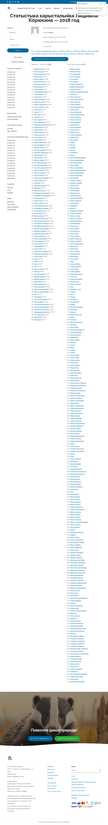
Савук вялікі (74, 140)
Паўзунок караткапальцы (78, 598)
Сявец (72, 317)
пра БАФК (10, 202)
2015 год (66, 54)
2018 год (45, 54)
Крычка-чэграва (75, 428)
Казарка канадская (76, 84)
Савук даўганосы (40, 82)
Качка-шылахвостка (77, 107)
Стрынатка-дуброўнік (77, 641)
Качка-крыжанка (39, 74)
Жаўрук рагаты (75, 517)
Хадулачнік (73, 299)
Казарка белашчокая (77, 87)
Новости (48, 8)
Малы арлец (74, 246)
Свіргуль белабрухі (76, 487)
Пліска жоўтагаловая (41, 178)
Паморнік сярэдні (76, 388)
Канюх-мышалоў (39, 99)
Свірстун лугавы (39, 173)
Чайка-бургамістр (76, 398)
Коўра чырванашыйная (78, 170)
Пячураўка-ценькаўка (41, 223)
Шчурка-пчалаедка (40, 150)
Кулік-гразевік (74, 340)
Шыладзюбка (74, 302)
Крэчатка (73, 319)
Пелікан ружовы (75, 180)
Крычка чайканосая (76, 426)
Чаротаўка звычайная (77, 562)
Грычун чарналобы (76, 605)
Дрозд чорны (38, 198)
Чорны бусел (74, 203)
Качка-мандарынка (76, 99)
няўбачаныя (11, 178)
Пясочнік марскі (75, 335)
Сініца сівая (74, 593)
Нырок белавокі (75, 117)
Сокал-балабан (75, 271)
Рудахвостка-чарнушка (42, 193)
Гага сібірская (74, 125)
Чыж (35, 294)
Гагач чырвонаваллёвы (78, 157)
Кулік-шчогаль (75, 365)
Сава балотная (75, 479)
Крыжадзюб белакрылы (78, 628)
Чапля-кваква (74, 190)
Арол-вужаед (74, 228)
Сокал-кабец (74, 269)
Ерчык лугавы (74, 537)
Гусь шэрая (74, 79)
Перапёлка (73, 152)
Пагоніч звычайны (76, 279)
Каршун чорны (75, 216)
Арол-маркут (74, 256)
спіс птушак (11, 204)
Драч (71, 287)
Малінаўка (37, 188)
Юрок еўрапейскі (39, 287)
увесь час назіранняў (44, 51)
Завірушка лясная (40, 185)
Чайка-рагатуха (75, 411)
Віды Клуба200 (12, 131)
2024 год (70, 51)
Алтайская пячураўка (77, 681)
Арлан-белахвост (76, 221)
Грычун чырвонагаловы (78, 611)
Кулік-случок (74, 368)
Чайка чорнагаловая (77, 400)
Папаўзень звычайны (41, 254)
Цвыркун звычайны (76, 552)
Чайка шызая (38, 130)
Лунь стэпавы (75, 236)
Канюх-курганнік (76, 241)
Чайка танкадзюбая (76, 406)
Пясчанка (73, 325)
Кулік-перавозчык (40, 122)
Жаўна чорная (74, 499)
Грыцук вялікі (74, 355)
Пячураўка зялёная (76, 578)
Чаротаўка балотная (41, 206)
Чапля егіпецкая (75, 195)
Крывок (72, 297)
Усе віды (10, 128)
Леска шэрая (38, 213)
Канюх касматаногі (76, 244)
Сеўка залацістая (76, 314)
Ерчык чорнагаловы (77, 540)
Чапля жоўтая (74, 193)
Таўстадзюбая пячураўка (78, 674)
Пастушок (73, 276)
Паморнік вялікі (75, 393)
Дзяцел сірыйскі (75, 502)
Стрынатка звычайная (41, 307)
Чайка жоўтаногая (76, 413)
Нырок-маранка (75, 127)
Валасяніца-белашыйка (78, 588)
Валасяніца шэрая (40, 231)
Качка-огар (74, 94)
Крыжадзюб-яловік (76, 626)
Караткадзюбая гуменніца (79, 649)
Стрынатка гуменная (77, 646)
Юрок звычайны (39, 284)
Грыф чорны (74, 226)
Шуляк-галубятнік (76, 238)
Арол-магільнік (75, 254)
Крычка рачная (39, 135)
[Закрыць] (105, 4)
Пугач (72, 456)
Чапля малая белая (76, 198)
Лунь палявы (74, 233)
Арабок (72, 142)
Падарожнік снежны (77, 636)
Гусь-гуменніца (39, 314)
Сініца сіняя (38, 249)
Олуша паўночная (76, 175)
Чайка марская (75, 416)
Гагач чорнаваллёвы (77, 160)
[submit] (100, 770)
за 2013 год (11, 107)
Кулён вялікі (74, 362)
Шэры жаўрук (74, 664)
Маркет (57, 8)
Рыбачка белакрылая (77, 441)
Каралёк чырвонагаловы (78, 583)
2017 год (52, 54)
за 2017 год (11, 97)
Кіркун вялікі (74, 337)
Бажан (72, 155)
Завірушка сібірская (76, 532)
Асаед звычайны (75, 213)
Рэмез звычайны (75, 600)
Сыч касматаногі (75, 481)
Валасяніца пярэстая (41, 233)
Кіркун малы (74, 327)
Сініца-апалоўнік (39, 236)
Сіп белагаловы (75, 223)
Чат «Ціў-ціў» (51, 783)
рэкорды (10, 192)
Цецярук (73, 147)
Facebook (50, 766)
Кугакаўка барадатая (77, 474)
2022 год (84, 51)
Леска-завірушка (39, 211)
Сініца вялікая (38, 246)
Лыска (36, 112)
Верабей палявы (39, 279)
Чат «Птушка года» (54, 791)
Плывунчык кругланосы (78, 383)
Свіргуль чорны (39, 147)
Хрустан (73, 312)
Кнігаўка (37, 117)
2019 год (38, 54)
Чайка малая (74, 403)
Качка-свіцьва (39, 71)
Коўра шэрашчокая (76, 168)
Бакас (72, 347)
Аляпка (72, 530)
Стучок (72, 345)
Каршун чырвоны (76, 218)
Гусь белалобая (75, 74)
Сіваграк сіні (74, 489)
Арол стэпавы (75, 251)
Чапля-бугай (74, 185)
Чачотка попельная (76, 623)
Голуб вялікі (38, 140)
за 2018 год (11, 95)
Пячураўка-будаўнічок (41, 226)
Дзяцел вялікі (38, 155)
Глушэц (72, 150)
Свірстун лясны (39, 170)
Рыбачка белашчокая (77, 436)
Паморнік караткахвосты (42, 125)
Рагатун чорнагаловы (77, 395)
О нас (40, 8)
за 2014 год (11, 105)
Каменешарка (74, 380)
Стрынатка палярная (77, 643)
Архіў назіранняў (12, 119)
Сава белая (73, 461)
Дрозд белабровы (76, 547)
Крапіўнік (37, 183)
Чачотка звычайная (40, 299)
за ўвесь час (11, 72)
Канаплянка (38, 297)
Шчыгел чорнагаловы (41, 292)
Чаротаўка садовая (76, 565)
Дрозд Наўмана (75, 545)
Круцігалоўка (74, 494)
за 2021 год (11, 87)
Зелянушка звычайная (41, 289)
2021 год (91, 51)
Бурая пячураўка (75, 661)
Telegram (50, 778)
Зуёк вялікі (73, 309)
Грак (35, 266)
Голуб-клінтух (74, 446)
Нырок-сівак (38, 76)
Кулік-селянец (74, 370)
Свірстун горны (75, 524)
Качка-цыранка (75, 104)
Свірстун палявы (75, 519)
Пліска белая (38, 180)
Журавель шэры (75, 289)
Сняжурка (73, 618)
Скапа (72, 261)
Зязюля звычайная (40, 142)
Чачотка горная (75, 621)
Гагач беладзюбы (76, 163)
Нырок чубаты (39, 79)
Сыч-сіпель (73, 466)
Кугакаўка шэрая (75, 469)
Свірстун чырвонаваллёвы (79, 522)
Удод (72, 492)
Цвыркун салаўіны (76, 557)
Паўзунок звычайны (41, 251)
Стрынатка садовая (76, 638)
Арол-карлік (74, 259)
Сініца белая (74, 595)
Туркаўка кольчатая (77, 449)
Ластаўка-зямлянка (40, 163)
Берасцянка (38, 281)
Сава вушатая (74, 476)
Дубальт (73, 350)
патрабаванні (11, 209)
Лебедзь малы (75, 69)
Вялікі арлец (74, 249)
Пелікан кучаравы (76, 183)
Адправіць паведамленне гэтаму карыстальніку (49, 59)
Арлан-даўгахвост (76, 669)
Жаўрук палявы (39, 160)
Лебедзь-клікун (75, 71)
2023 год (77, 51)
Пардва (72, 145)
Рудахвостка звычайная (42, 195)
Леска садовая (39, 216)
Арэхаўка (73, 613)
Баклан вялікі (38, 89)
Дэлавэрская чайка (76, 676)
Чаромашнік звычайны (41, 312)
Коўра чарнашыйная (77, 173)
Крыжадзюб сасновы (77, 631)
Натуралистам (68, 8)
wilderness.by (11, 774)
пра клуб (10, 187)
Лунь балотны (75, 231)
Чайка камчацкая (76, 418)
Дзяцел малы (38, 157)
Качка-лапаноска (76, 112)
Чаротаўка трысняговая (78, 568)
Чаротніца (37, 109)
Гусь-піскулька (75, 76)
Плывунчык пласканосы (78, 385)
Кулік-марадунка (75, 378)
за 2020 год (11, 90)
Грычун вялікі (74, 608)
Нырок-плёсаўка (75, 119)
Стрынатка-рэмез (76, 659)
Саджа (72, 443)
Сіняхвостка (74, 671)
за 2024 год (11, 79)
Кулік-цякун (74, 375)
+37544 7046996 (21, 791)
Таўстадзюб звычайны (41, 304)
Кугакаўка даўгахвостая (78, 471)
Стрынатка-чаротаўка (41, 309)
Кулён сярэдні (74, 360)
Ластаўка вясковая (40, 165)
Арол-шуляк (74, 679)
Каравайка (73, 206)
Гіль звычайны (39, 302)
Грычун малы (38, 256)
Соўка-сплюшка (75, 459)
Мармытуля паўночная (77, 573)
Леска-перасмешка (76, 575)
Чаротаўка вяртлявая (77, 560)
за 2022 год (11, 84)
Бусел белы (38, 97)
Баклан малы (74, 178)
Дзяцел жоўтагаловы (77, 509)
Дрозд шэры (74, 550)
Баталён (73, 342)
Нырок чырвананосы (77, 114)
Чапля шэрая (38, 94)
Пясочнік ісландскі (76, 322)
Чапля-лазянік (74, 188)
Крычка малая (74, 433)
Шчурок (72, 633)
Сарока (36, 261)
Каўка (36, 264)
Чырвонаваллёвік (76, 332)
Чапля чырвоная (75, 200)
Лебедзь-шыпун (39, 69)
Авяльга (72, 603)
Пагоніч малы (74, 281)
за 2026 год (11, 74)
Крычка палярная (76, 431)
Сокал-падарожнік (76, 274)
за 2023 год (11, 82)
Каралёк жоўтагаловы (41, 228)
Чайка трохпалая (76, 421)
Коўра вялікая (38, 87)
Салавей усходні (39, 190)
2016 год (59, 54)
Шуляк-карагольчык (40, 104)
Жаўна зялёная (75, 497)
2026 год (55, 51)
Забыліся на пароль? (18, 62)
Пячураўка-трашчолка (41, 221)
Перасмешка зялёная (41, 208)
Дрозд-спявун (39, 203)
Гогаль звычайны (76, 135)
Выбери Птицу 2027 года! (26, 8)
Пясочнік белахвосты (77, 330)
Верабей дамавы (39, 276)
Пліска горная (74, 527)
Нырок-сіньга (74, 130)
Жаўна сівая (38, 317)
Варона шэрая (39, 269)
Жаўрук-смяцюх (75, 512)
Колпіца (72, 208)
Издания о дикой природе (80, 795)
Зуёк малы (37, 114)
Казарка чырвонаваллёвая (79, 92)
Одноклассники (52, 775)
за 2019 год (11, 92)
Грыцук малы (74, 357)
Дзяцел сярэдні (75, 504)
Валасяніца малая (76, 585)
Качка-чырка (74, 109)
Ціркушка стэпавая (76, 307)
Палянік (72, 304)
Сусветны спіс (89, 54)
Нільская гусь (74, 666)
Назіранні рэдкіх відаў (14, 117)
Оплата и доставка (77, 790)
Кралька (73, 535)
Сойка (36, 259)
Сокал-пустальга (39, 102)
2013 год (80, 54)
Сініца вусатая (75, 590)
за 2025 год (11, 77)
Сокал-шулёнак (75, 264)
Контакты (74, 779)
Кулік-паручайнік (75, 373)
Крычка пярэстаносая (77, 423)
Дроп (72, 294)
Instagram (50, 772)
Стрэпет (73, 292)
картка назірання (12, 207)
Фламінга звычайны (76, 211)
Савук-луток (74, 137)
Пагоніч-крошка (75, 284)
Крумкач (37, 271)
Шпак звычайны (39, 274)
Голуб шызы (38, 137)
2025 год (62, 51)
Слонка (72, 352)
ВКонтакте (51, 769)
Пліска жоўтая (39, 175)
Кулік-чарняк (38, 119)
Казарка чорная (75, 89)
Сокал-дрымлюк (75, 266)
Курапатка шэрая (40, 84)
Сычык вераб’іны (39, 145)
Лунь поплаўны (39, 107)
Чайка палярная (75, 656)
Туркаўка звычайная (77, 451)
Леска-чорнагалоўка (41, 218)
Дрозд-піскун (38, 200)
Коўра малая (74, 165)
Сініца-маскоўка (39, 241)
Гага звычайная (75, 122)
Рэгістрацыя (18, 57)
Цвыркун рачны (75, 555)
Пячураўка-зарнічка (76, 580)
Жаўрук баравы (75, 514)
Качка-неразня (75, 102)
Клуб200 (74, 798)
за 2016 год (11, 100)
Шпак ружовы (75, 616)
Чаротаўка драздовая (77, 570)
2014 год (73, 54)
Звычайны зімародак (41, 152)
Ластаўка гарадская (41, 168)
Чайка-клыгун (38, 127)
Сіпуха (72, 454)
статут (9, 190)
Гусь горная (74, 82)
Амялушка (37, 319)
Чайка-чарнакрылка (77, 408)
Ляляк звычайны (75, 484)
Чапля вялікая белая (40, 92)
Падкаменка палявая (77, 542)
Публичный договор (78, 787)
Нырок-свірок (74, 132)
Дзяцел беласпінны (76, 507)
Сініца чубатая (39, 244)
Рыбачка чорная (75, 438)
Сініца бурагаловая (40, 238)
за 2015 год (11, 102)
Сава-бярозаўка (75, 464)
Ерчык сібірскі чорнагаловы (79, 654)
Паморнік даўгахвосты (78, 390)
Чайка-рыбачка (39, 132)
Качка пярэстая (75, 97)
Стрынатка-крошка (76, 651)
